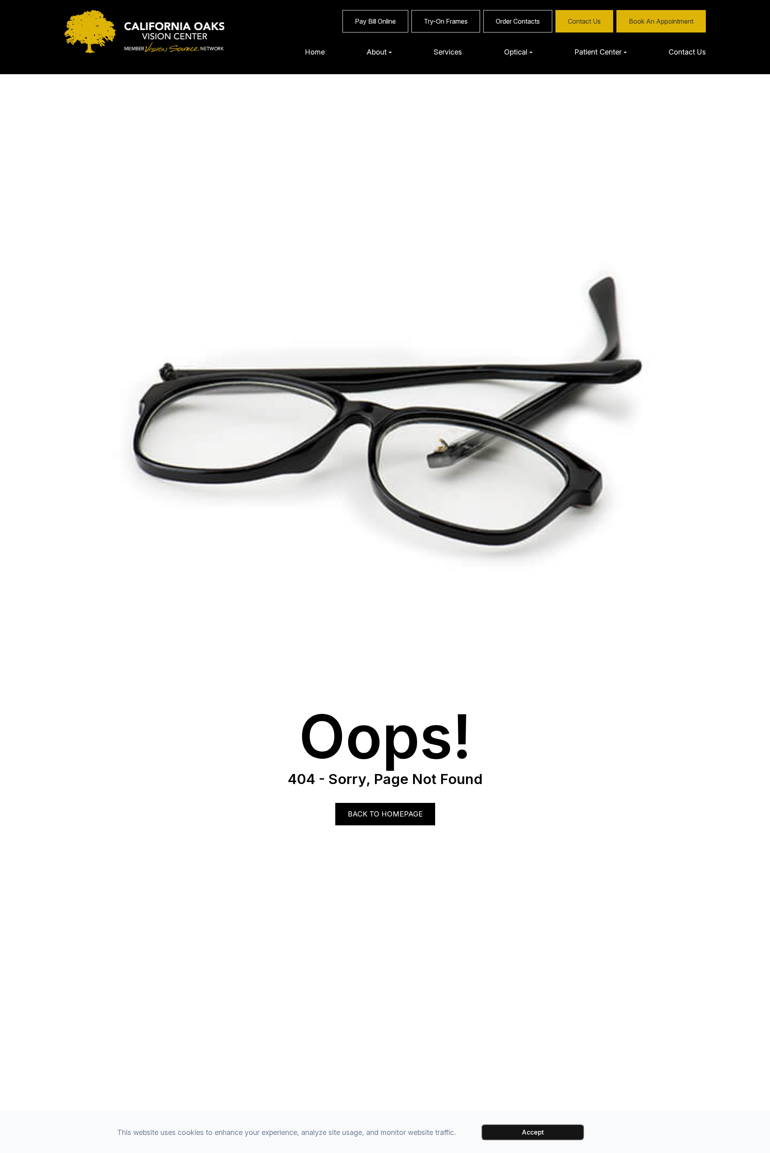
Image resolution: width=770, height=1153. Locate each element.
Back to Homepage (385, 814)
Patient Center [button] (598, 52)
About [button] (377, 52)
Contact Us (687, 52)
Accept (533, 1132)
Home (315, 52)
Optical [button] (515, 52)
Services (448, 52)
